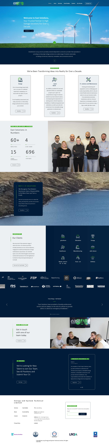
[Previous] (6, 305)
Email (68, 411)
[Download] (54, 42)
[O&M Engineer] (82, 387)
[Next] (102, 305)
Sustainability (25, 411)
